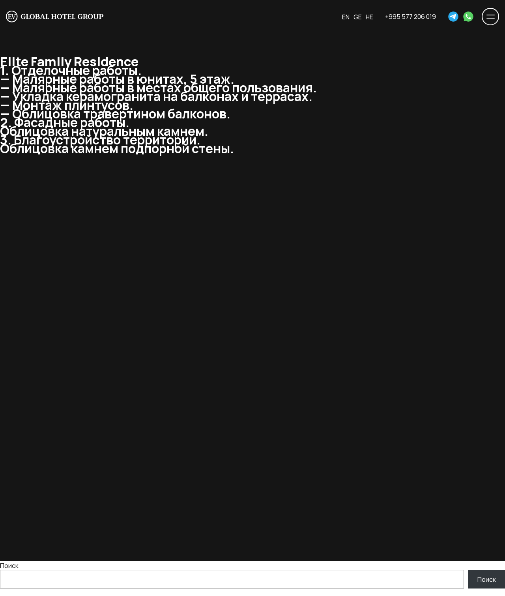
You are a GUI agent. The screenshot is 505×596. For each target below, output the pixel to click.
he (369, 17)
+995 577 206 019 (410, 16)
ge (358, 17)
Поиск (9, 565)
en (346, 17)
